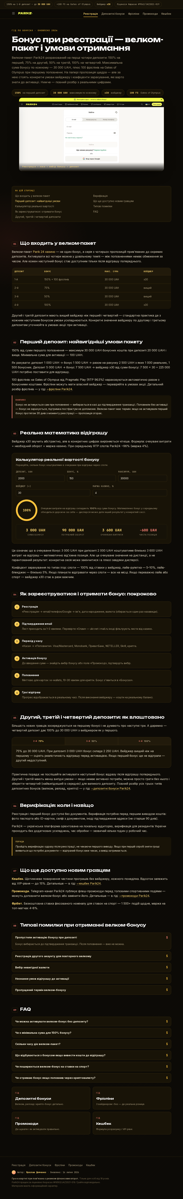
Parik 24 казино (44, 252)
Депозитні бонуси (113, 13)
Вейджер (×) (23, 486)
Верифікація (100, 195)
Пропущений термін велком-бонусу (40, 990)
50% (91, 741)
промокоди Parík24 (134, 896)
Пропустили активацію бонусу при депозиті (46, 937)
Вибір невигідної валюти (32, 967)
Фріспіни (133, 13)
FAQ (95, 211)
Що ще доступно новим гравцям (113, 201)
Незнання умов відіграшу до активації (42, 978)
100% (144, 741)
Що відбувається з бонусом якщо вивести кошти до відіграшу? (60, 1055)
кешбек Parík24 (88, 883)
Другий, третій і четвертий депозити (38, 216)
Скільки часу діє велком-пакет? (37, 1044)
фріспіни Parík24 (59, 389)
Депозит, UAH (24, 471)
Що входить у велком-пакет (32, 195)
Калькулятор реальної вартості (34, 206)
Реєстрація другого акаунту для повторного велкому (53, 956)
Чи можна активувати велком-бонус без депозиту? (51, 1021)
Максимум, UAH (127, 471)
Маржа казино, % (103, 486)
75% (38, 741)
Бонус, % (72, 471)
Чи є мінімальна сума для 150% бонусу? (43, 1032)
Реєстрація (90, 13)
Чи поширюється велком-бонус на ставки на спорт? (52, 1066)
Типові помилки (102, 206)
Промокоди (150, 13)
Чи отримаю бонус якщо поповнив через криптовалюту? (55, 1077)
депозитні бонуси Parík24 (110, 788)
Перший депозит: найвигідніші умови (37, 201)
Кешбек (166, 13)
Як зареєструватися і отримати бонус (38, 211)
